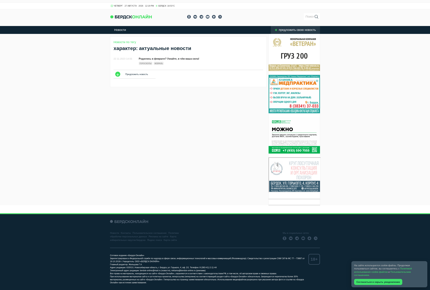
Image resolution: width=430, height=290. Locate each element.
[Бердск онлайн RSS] (220, 17)
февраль (159, 63)
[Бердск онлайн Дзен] (214, 17)
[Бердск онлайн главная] (129, 221)
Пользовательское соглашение (150, 233)
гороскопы (146, 63)
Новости (120, 30)
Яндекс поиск (154, 240)
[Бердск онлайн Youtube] (207, 17)
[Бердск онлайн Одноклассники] (189, 17)
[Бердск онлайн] (131, 16)
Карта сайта (170, 240)
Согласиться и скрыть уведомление (378, 282)
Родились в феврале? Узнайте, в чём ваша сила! (169, 58)
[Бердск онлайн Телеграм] (201, 17)
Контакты (126, 233)
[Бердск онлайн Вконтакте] (195, 17)
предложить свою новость (297, 30)
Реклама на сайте (158, 236)
